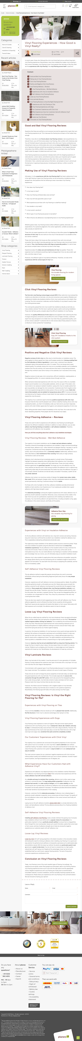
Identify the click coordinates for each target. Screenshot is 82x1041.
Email (65, 888)
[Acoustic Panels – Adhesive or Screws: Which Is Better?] (10, 221)
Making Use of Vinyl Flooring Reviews (40, 79)
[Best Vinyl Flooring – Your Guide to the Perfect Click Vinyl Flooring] (10, 66)
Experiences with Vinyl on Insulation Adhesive (45, 91)
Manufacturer (21, 971)
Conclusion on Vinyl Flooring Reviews (40, 119)
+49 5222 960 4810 (43, 1)
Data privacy (34, 981)
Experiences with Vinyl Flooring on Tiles (43, 104)
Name (37, 888)
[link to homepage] (13, 6)
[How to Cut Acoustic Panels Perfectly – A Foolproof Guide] (10, 191)
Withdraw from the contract (34, 1005)
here (49, 773)
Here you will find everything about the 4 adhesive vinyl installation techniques (48, 432)
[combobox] (41, 6)
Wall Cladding (6, 271)
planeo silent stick (55, 803)
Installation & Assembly (8, 50)
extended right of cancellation (17, 1035)
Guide (2, 13)
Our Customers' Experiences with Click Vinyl (45, 109)
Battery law (33, 989)
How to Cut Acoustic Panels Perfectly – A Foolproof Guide (10, 203)
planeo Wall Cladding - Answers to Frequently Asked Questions (9, 108)
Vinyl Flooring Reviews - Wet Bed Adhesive (44, 89)
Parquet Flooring (6, 253)
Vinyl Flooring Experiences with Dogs (43, 107)
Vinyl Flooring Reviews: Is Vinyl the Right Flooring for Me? (46, 102)
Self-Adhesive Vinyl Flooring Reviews (43, 94)
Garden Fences (6, 262)
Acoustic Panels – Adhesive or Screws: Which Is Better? (10, 233)
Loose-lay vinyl (29, 839)
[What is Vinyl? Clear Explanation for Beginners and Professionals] (10, 161)
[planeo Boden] (63, 1037)
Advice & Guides (10, 13)
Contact (19, 974)
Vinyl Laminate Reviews (37, 99)
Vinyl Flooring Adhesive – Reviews (40, 86)
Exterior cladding (7, 265)
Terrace (4, 259)
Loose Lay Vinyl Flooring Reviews (39, 96)
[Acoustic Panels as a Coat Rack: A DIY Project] (10, 126)
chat (17, 1)
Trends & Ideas (6, 53)
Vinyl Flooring (6, 250)
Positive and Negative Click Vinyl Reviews (42, 84)
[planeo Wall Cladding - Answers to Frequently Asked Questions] (10, 96)
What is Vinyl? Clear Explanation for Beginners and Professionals (9, 173)
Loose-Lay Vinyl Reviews (39, 117)
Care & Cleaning (6, 47)
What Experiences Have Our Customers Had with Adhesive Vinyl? (51, 112)
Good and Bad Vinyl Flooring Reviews (40, 76)
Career (18, 976)
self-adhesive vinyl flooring (39, 818)
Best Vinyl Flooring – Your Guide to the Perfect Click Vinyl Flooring (9, 78)
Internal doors (6, 273)
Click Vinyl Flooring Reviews (38, 81)
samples (68, 1)
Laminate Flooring (7, 256)
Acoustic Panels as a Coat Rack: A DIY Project (9, 137)
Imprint (18, 979)
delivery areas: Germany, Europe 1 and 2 (16, 1027)
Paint (3, 268)
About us (19, 969)
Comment (51, 894)
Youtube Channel (58, 919)
